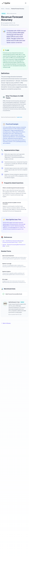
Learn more (19, 117)
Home (2, 8)
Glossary (8, 8)
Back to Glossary (7, 323)
